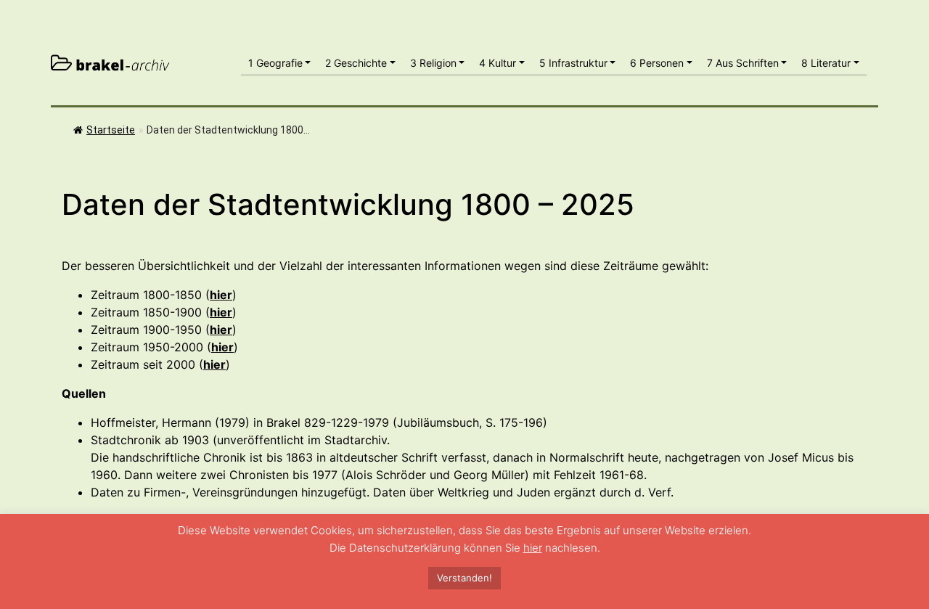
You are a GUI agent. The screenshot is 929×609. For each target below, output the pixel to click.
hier (532, 548)
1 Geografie (275, 63)
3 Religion (433, 63)
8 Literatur (826, 63)
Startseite (110, 130)
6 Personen (657, 63)
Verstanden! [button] (464, 578)
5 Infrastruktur (573, 63)
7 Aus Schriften (743, 63)
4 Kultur (497, 63)
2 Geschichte (356, 63)
